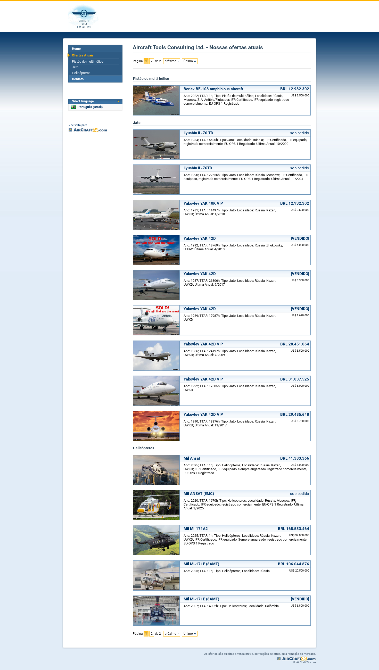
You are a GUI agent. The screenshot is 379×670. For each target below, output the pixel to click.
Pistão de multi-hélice (87, 61)
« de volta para (78, 125)
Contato (78, 79)
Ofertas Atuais (83, 55)
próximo (170, 61)
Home (76, 49)
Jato (75, 67)
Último (188, 61)
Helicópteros (81, 73)
